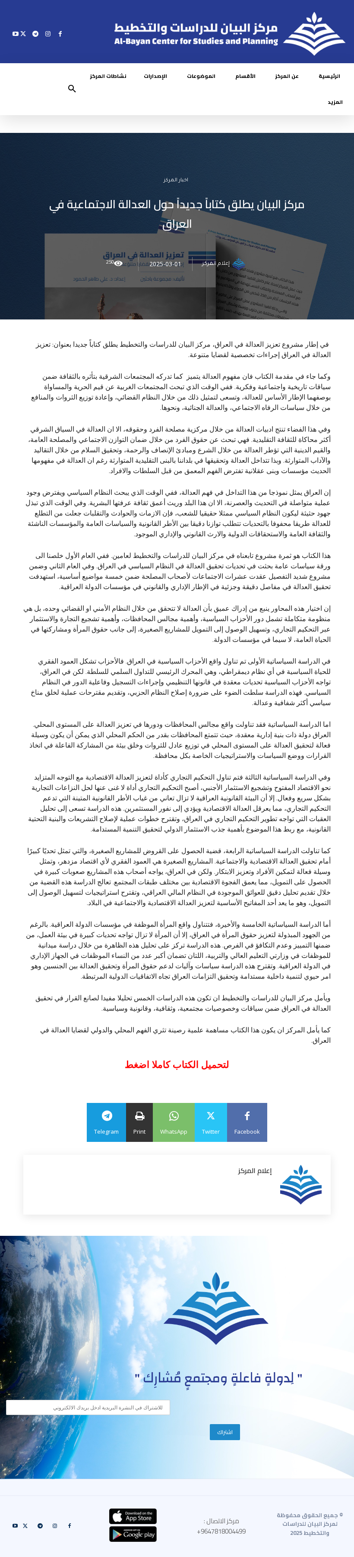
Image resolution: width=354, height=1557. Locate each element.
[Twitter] (23, 33)
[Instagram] (47, 33)
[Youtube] (15, 33)
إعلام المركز (216, 264)
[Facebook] (60, 33)
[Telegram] (35, 33)
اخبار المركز (176, 181)
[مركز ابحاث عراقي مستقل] (216, 1308)
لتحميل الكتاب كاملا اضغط (177, 1064)
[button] (72, 89)
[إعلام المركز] (240, 264)
